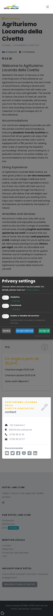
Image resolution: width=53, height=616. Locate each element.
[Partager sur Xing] (30, 454)
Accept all (44, 330)
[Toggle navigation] (48, 7)
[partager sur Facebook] (18, 454)
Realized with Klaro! (42, 336)
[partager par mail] (7, 454)
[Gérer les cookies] (3, 613)
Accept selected (25, 330)
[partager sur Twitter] (13, 454)
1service (15, 301)
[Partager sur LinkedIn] (35, 454)
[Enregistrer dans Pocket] (24, 454)
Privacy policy (32, 289)
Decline (6, 330)
